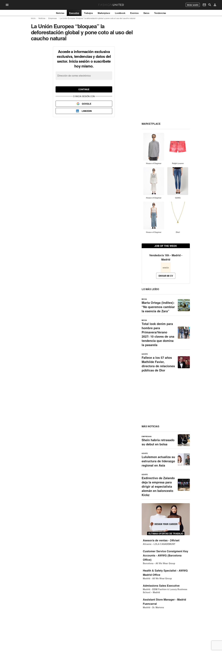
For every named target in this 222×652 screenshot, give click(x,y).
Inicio (33, 18)
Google (86, 103)
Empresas (52, 18)
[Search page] (209, 5)
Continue (83, 89)
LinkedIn (87, 110)
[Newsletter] (204, 5)
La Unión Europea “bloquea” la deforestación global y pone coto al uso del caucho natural (97, 18)
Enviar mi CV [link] (166, 275)
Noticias (42, 18)
